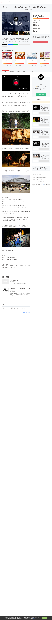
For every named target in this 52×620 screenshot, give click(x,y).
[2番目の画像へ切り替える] (10, 33)
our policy (34, 618)
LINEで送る (16, 44)
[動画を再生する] (15, 21)
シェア (11, 44)
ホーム (5, 71)
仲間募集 (24, 71)
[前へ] (3, 21)
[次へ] (28, 21)
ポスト (5, 44)
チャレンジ (31, 9)
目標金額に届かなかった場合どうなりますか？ (39, 177)
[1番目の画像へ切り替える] (4, 33)
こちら (43, 184)
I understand (44, 617)
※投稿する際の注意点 (26, 312)
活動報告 (11, 71)
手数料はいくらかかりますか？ (37, 175)
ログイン (8, 307)
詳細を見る (35, 112)
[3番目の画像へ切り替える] (15, 33)
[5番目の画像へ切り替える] (27, 33)
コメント (31, 71)
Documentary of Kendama (24, 9)
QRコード (5, 46)
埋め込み (27, 44)
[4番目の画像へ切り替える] (21, 33)
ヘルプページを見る (41, 181)
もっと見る (27, 277)
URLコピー (22, 44)
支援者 (18, 71)
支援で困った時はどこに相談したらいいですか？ (39, 179)
